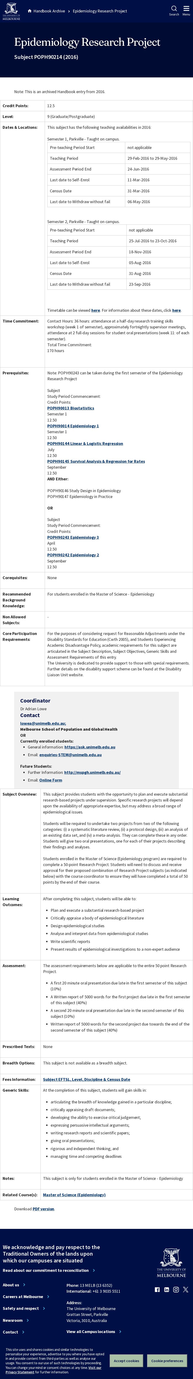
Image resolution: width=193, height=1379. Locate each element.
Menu (186, 14)
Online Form (50, 780)
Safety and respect (21, 1308)
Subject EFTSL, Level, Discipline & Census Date (86, 1079)
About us (11, 1285)
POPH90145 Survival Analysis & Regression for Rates (96, 461)
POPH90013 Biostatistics (70, 408)
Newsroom (13, 1320)
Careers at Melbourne (23, 1296)
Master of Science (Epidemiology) (74, 1194)
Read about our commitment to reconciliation (46, 1270)
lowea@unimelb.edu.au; (43, 723)
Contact (10, 1332)
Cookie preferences (167, 1360)
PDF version (43, 1209)
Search (174, 14)
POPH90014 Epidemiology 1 (73, 426)
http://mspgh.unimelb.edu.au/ (92, 772)
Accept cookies (126, 1360)
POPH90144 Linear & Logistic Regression (85, 443)
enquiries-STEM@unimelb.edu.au (70, 755)
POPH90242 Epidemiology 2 (73, 555)
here (95, 310)
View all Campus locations (91, 1331)
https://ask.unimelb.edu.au (89, 747)
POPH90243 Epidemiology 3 (73, 537)
